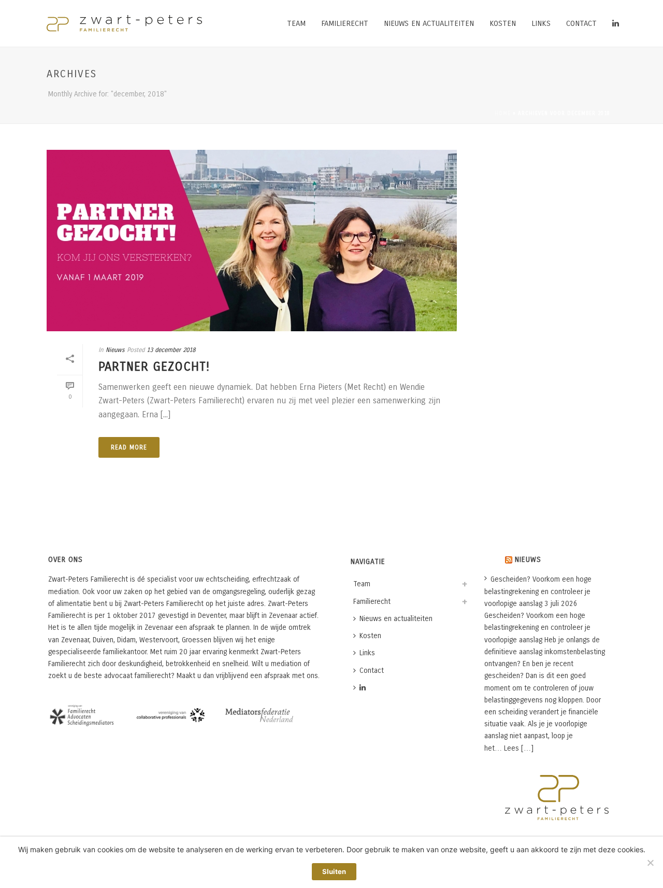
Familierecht (344, 23)
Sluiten (334, 871)
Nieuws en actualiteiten (429, 23)
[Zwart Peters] (124, 23)
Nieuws (115, 350)
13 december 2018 (171, 350)
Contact (581, 23)
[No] (650, 862)
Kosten (502, 23)
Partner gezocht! (154, 366)
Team (296, 23)
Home (503, 113)
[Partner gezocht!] (252, 240)
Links (541, 23)
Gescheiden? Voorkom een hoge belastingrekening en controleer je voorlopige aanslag (538, 591)
